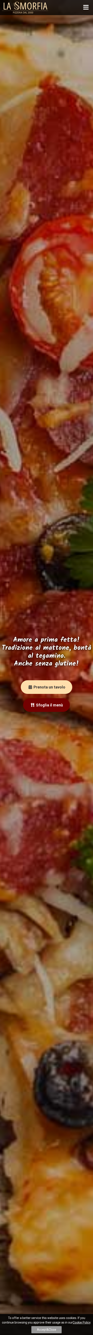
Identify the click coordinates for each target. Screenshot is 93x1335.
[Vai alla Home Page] (25, 7)
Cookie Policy (81, 1322)
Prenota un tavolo (49, 687)
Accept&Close (46, 1329)
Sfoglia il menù (49, 705)
